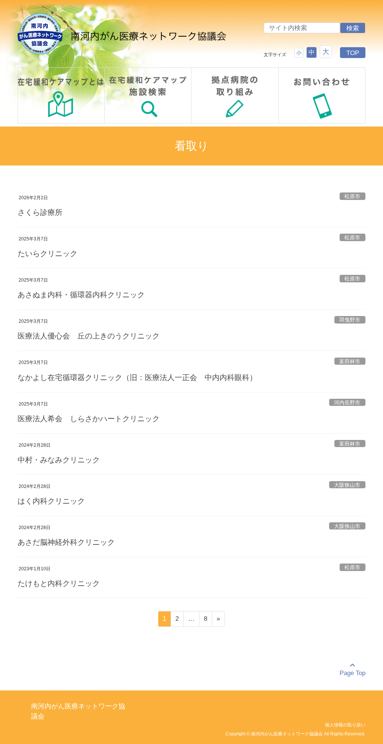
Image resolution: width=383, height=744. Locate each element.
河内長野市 (347, 403)
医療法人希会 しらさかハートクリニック (89, 418)
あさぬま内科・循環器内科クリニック (81, 295)
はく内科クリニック (51, 501)
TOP (352, 53)
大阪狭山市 (347, 485)
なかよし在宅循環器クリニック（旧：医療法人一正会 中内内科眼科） (137, 377)
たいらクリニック (47, 253)
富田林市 (349, 361)
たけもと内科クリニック (59, 583)
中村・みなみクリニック (59, 460)
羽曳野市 (349, 320)
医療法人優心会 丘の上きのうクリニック (89, 336)
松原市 (352, 196)
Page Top (352, 673)
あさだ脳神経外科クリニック (66, 542)
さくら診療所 (40, 212)
